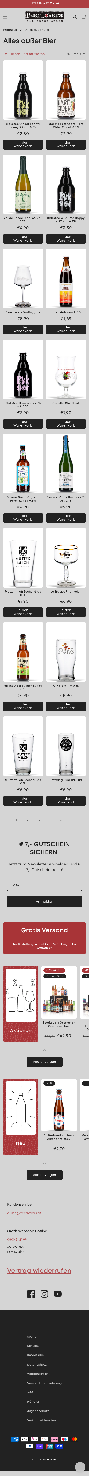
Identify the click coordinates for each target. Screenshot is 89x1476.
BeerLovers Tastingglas (23, 312)
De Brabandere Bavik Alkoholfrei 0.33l (58, 1137)
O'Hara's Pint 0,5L (66, 686)
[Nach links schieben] (35, 1050)
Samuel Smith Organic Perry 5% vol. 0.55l (23, 499)
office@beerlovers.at (24, 1213)
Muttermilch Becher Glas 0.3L (23, 782)
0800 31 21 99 (17, 1239)
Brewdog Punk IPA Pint (66, 780)
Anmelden (44, 901)
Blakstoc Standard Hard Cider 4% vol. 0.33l (66, 126)
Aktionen (21, 1031)
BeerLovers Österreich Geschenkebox (59, 1024)
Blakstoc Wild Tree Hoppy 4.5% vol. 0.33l (66, 220)
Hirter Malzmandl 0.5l (66, 312)
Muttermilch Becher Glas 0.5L (23, 593)
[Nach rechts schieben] (53, 1050)
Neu (21, 1144)
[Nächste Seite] (72, 820)
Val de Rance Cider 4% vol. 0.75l (23, 220)
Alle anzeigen (44, 1062)
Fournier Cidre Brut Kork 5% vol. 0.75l (65, 499)
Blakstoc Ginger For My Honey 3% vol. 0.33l (23, 126)
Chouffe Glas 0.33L (66, 403)
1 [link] (16, 820)
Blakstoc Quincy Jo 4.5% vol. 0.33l (23, 405)
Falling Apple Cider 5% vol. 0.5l (23, 688)
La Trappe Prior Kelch (66, 592)
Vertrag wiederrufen (39, 1271)
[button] (5, 16)
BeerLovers (49, 1460)
